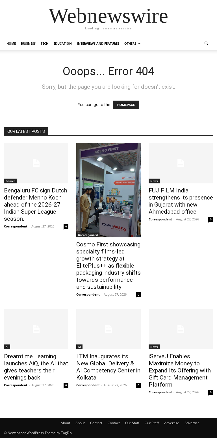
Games (10, 181)
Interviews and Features (98, 43)
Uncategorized (88, 235)
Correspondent (15, 226)
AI (7, 347)
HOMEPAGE (126, 105)
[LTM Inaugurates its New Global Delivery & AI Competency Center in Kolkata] (108, 329)
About (65, 422)
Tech (44, 43)
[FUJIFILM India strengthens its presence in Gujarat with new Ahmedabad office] (181, 163)
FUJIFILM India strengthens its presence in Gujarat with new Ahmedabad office (181, 201)
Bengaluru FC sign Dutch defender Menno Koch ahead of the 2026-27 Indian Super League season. (35, 204)
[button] (206, 43)
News (154, 181)
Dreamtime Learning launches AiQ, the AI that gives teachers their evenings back (36, 367)
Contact (96, 422)
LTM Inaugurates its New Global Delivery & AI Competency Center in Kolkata (108, 367)
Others (130, 43)
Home (11, 43)
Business (28, 43)
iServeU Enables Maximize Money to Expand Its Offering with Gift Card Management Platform (180, 370)
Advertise (171, 422)
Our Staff (132, 422)
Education (62, 43)
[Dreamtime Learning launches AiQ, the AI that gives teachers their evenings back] (36, 329)
